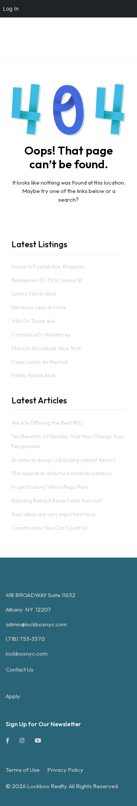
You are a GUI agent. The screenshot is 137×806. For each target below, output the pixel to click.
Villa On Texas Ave (33, 321)
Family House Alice (33, 375)
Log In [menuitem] (11, 8)
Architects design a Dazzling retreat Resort (63, 460)
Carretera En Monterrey (40, 334)
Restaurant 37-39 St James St (46, 280)
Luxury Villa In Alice (33, 293)
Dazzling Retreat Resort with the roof (56, 500)
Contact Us (19, 669)
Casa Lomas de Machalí (39, 362)
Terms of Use (23, 769)
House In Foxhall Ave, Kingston (47, 266)
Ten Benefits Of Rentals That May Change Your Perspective (67, 441)
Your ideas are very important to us (53, 514)
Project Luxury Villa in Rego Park (49, 487)
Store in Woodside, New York (46, 348)
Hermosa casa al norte (38, 307)
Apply (13, 696)
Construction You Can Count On (50, 528)
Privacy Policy (65, 769)
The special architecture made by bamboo (61, 473)
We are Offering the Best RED (47, 422)
